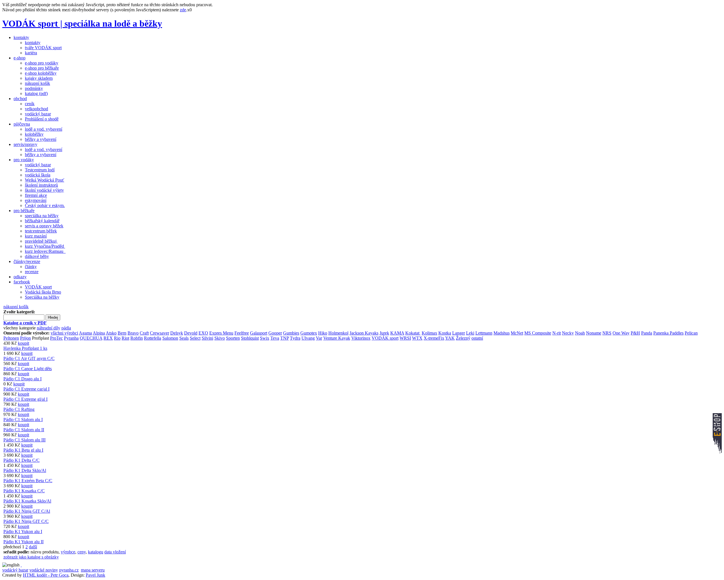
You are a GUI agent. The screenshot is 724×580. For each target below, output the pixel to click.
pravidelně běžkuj (41, 241)
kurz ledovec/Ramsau (45, 251)
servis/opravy (25, 144)
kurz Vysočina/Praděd (45, 246)
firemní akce (36, 195)
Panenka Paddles (668, 333)
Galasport (258, 333)
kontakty (21, 37)
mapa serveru (93, 570)
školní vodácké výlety (44, 190)
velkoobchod (36, 108)
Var (319, 338)
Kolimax (429, 333)
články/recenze (27, 261)
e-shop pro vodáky (41, 63)
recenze (31, 271)
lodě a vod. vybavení (43, 129)
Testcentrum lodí (40, 169)
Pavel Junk (95, 575)
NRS (606, 333)
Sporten (233, 338)
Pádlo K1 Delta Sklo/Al (24, 470)
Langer (458, 333)
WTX (417, 338)
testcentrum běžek (41, 230)
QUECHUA (91, 338)
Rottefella (152, 338)
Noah (580, 333)
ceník (30, 103)
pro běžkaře (24, 210)
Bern (122, 333)
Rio (117, 338)
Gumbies (291, 333)
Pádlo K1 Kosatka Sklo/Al (27, 501)
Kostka (444, 333)
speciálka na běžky (42, 215)
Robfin (136, 338)
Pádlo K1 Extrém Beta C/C (27, 480)
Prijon (25, 338)
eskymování (35, 200)
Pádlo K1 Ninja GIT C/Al (26, 511)
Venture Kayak (336, 338)
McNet (517, 333)
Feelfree (241, 333)
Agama (85, 333)
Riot (125, 338)
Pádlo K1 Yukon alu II (23, 541)
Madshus (502, 333)
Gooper (275, 333)
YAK (450, 338)
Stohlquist (250, 338)
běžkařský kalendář (42, 220)
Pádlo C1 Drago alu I (22, 378)
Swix (264, 338)
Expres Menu (221, 333)
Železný (463, 338)
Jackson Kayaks (364, 333)
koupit (23, 343)
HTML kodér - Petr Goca (45, 575)
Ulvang (308, 338)
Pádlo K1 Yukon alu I (22, 531)
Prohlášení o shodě (42, 119)
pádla (66, 327)
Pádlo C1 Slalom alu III (24, 439)
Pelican (691, 333)
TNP (284, 338)
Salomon (170, 338)
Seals (184, 338)
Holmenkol (338, 333)
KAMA (397, 333)
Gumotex (308, 333)
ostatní (477, 338)
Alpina (99, 333)
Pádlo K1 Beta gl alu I (23, 450)
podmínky (34, 88)
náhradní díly (48, 327)
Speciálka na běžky (42, 297)
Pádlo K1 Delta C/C (21, 460)
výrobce (68, 551)
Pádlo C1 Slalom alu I (23, 419)
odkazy (20, 276)
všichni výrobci (64, 333)
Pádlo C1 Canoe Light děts (27, 368)
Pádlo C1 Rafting (19, 409)
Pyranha (71, 338)
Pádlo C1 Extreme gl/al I (25, 399)
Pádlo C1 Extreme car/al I (26, 389)
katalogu (95, 551)
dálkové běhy (37, 256)
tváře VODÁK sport (43, 47)
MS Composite (537, 333)
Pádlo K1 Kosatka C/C (24, 490)
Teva (274, 338)
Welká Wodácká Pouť (44, 180)
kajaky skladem (39, 78)
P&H (635, 333)
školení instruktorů (41, 185)
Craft (144, 333)
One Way (621, 333)
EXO (203, 333)
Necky (568, 333)
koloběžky (34, 134)
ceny (81, 551)
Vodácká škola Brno (43, 292)
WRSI (405, 338)
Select (195, 338)
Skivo (219, 338)
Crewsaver (159, 333)
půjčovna (22, 124)
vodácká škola (37, 175)
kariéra (31, 52)
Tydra (295, 338)
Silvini (207, 338)
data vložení (115, 551)
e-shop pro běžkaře (42, 68)
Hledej (53, 317)
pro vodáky (24, 159)
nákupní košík (37, 83)
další (33, 546)
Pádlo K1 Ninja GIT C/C (26, 521)
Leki (470, 333)
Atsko (111, 333)
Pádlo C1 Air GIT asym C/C (29, 358)
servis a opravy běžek (44, 225)
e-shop (19, 57)
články (31, 266)
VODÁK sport (38, 286)
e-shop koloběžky (41, 73)
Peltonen (11, 338)
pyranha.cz (69, 570)
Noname (593, 333)
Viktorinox (360, 338)
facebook (22, 281)
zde (183, 9)
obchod (20, 98)
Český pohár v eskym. (45, 205)
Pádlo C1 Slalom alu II (23, 429)
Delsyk (176, 333)
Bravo (133, 333)
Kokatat (413, 333)
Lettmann (483, 333)
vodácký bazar (38, 113)
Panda (646, 333)
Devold (190, 333)
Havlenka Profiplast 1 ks (25, 348)
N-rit (556, 333)
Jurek (384, 333)
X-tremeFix (434, 338)
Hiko (322, 333)
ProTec (56, 338)
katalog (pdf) (36, 93)
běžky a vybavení (40, 139)
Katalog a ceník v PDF (25, 322)
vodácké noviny (43, 570)
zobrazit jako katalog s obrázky (31, 557)
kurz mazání (36, 236)
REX (108, 338)
